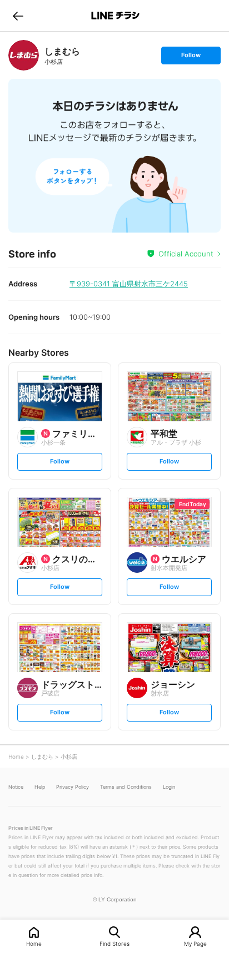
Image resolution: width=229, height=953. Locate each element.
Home (34, 943)
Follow (191, 57)
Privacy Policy (72, 786)
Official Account (185, 253)
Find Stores (114, 943)
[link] (23, 55)
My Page (195, 943)
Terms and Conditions (126, 786)
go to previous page (18, 15)
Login (169, 786)
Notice (15, 786)
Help (39, 786)
